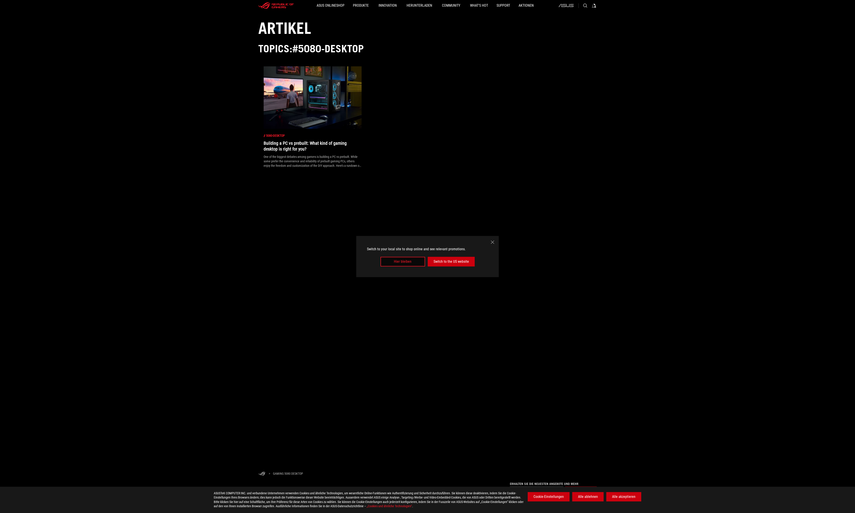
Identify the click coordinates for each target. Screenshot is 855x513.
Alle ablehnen (588, 497)
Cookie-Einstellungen (548, 497)
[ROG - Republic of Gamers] (276, 5)
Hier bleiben (402, 261)
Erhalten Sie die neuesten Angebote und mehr (544, 484)
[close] (492, 242)
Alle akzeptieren (623, 497)
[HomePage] (261, 474)
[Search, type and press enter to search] (585, 5)
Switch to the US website (451, 261)
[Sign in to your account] (594, 5)
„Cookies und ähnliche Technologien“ (389, 506)
